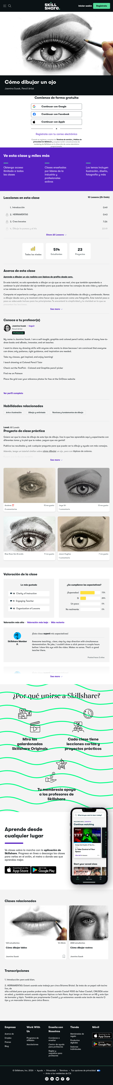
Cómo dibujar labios (16, 947)
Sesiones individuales (75, 1048)
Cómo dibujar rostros (81, 947)
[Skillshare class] (36, 922)
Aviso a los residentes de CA (58, 1073)
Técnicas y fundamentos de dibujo (67, 412)
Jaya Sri (62, 505)
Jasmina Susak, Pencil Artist (19, 88)
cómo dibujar (49, 451)
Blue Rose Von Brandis (14, 554)
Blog (7, 1046)
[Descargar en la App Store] (17, 870)
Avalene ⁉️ (9, 505)
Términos (63, 1070)
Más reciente (57, 622)
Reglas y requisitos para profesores (55, 1053)
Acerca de (9, 1034)
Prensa (8, 1042)
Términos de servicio (64, 140)
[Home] (52, 6)
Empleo (8, 1038)
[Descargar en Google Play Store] (100, 1044)
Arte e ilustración (14, 412)
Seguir (32, 326)
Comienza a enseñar (54, 1039)
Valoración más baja (37, 622)
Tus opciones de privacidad (83, 1070)
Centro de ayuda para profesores (56, 1045)
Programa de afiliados (33, 1039)
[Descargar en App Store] (100, 1036)
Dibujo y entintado (36, 412)
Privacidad (51, 1070)
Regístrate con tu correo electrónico (56, 134)
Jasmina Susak (23, 326)
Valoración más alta (14, 622)
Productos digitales (75, 1041)
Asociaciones (32, 1044)
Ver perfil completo (13, 393)
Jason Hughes (65, 554)
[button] (5, 6)
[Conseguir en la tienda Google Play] (44, 870)
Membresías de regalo (77, 1035)
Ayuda (40, 1070)
